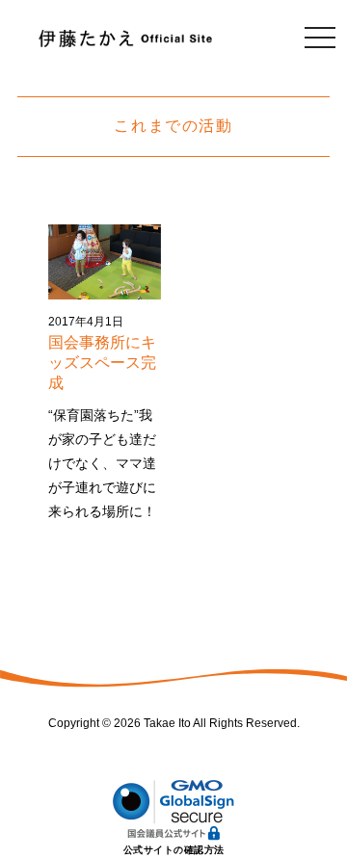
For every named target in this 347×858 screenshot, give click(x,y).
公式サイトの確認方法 (174, 850)
